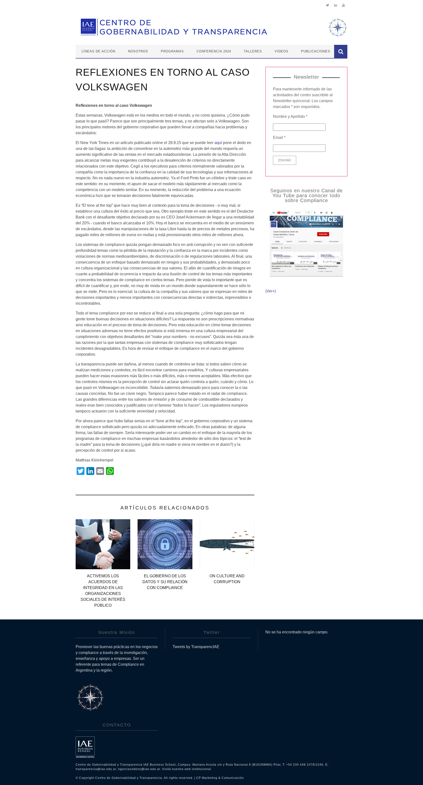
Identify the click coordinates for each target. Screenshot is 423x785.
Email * (279, 137)
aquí (218, 143)
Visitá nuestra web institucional (186, 769)
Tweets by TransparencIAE (196, 647)
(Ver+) (270, 291)
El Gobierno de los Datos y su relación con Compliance (165, 582)
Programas (172, 51)
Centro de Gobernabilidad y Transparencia (128, 778)
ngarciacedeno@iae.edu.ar (139, 769)
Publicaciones (315, 51)
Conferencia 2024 (214, 51)
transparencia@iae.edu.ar (96, 769)
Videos (281, 51)
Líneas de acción (98, 51)
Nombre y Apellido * (290, 116)
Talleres (253, 51)
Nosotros (138, 51)
